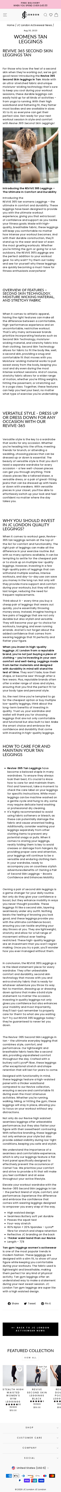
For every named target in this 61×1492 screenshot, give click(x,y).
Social (29, 1458)
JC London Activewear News (34, 25)
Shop (30, 1427)
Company (30, 1447)
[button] (12, 1404)
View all (30, 1357)
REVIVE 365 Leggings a (41, 963)
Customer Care (29, 1437)
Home (10, 25)
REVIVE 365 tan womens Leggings (25, 201)
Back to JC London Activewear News (33, 1329)
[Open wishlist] (51, 15)
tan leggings (16, 540)
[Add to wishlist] (19, 1369)
